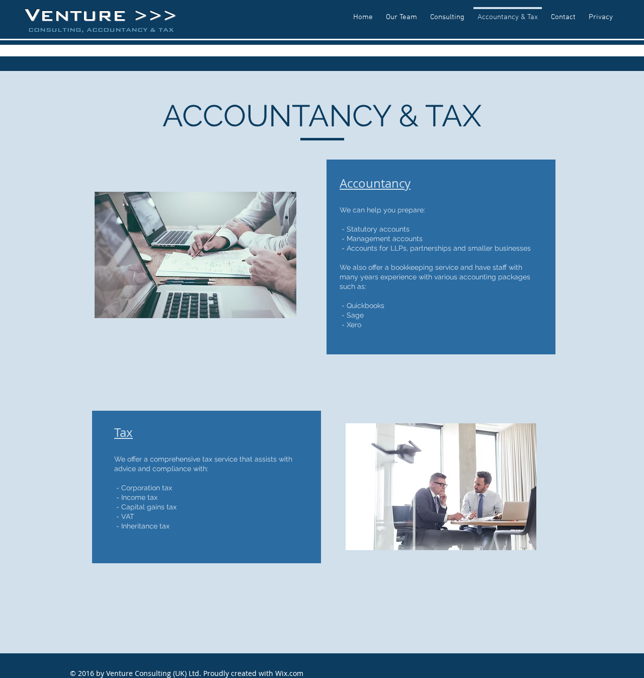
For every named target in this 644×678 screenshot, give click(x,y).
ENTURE (86, 15)
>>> (155, 16)
